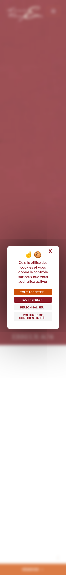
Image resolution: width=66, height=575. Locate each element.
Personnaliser (32, 307)
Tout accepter (32, 292)
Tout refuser (31, 300)
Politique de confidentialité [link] (32, 316)
